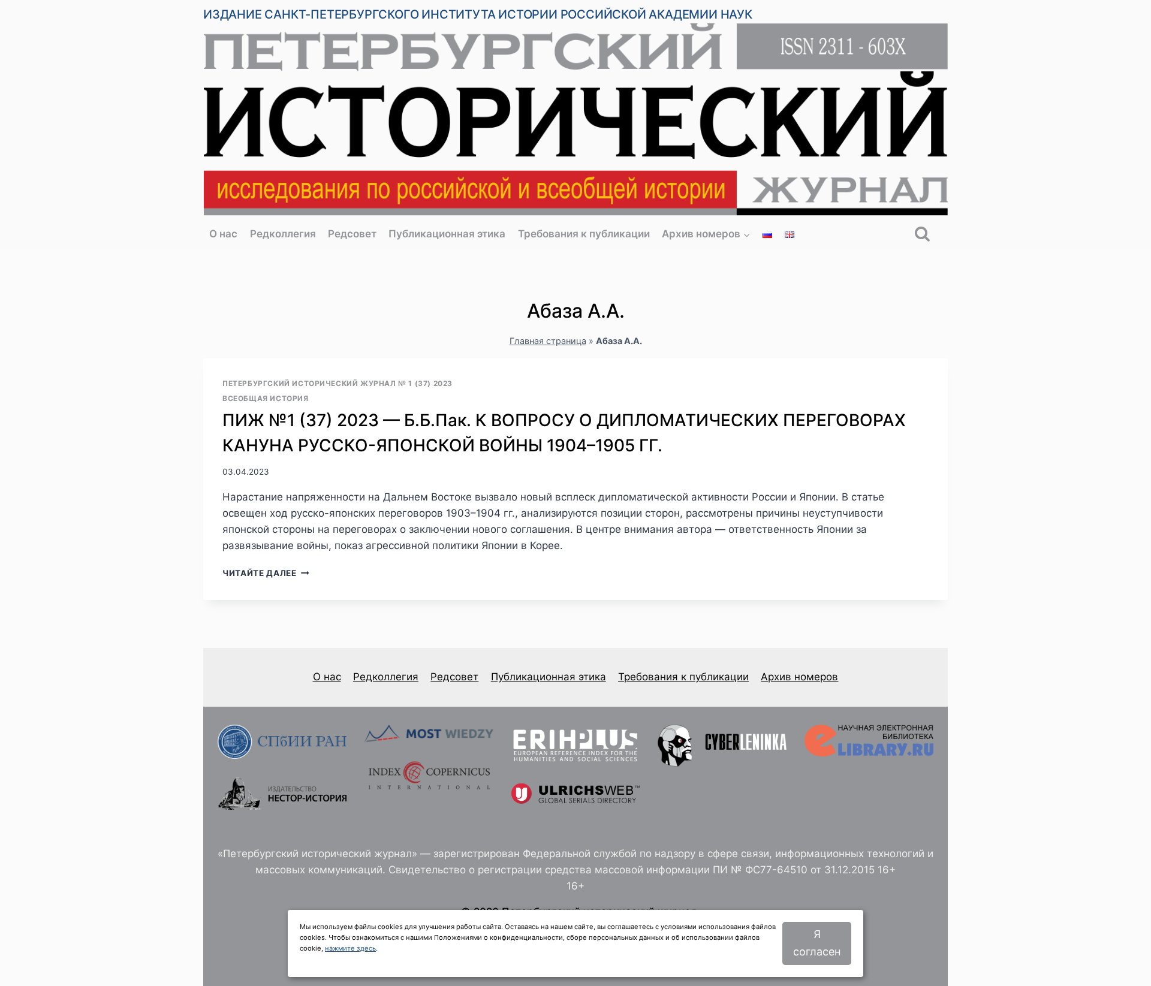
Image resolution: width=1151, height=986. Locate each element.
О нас (223, 234)
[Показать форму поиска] (922, 234)
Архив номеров (799, 677)
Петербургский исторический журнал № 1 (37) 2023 (337, 383)
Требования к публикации (584, 234)
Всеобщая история (265, 398)
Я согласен (816, 943)
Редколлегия (283, 234)
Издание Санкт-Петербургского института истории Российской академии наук (477, 14)
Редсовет (352, 234)
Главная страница (548, 341)
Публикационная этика (446, 234)
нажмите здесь (350, 948)
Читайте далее (265, 573)
